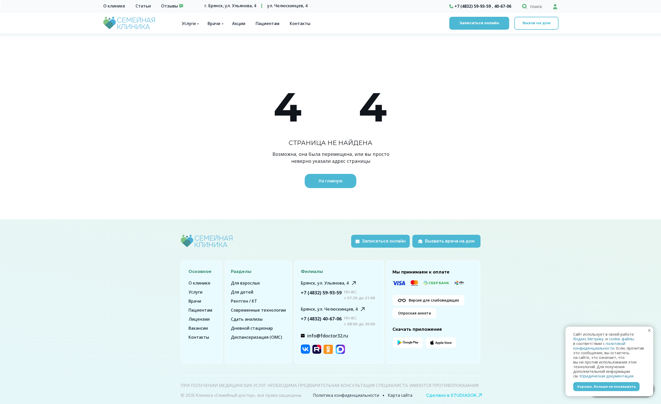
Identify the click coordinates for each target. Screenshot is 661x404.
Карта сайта (400, 395)
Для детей (242, 292)
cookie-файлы (621, 338)
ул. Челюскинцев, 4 (287, 6)
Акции (238, 23)
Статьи (143, 6)
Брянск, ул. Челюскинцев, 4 (329, 309)
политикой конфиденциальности (599, 346)
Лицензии (199, 319)
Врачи (214, 23)
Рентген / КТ (244, 301)
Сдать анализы (247, 319)
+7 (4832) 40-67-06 (321, 319)
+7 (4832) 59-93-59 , (473, 6)
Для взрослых (245, 283)
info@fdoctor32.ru (327, 336)
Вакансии (198, 328)
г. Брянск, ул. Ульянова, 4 (230, 6)
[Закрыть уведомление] (649, 330)
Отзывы (169, 6)
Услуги (189, 23)
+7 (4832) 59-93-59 (321, 292)
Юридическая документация (606, 375)
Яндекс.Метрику (588, 338)
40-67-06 (502, 6)
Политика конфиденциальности (346, 395)
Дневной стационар (252, 328)
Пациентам (267, 23)
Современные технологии (258, 310)
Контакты (300, 23)
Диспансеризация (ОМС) (256, 337)
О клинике (114, 6)
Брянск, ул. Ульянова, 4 (325, 283)
